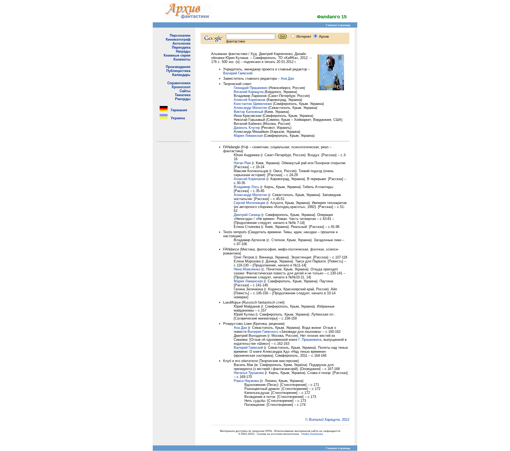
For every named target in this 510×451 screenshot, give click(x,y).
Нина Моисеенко (247, 269)
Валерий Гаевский (237, 73)
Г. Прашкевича (309, 340)
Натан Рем (242, 163)
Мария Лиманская (248, 136)
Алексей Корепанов (249, 100)
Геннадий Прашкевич (250, 88)
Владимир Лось (246, 187)
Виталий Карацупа (249, 92)
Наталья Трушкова (249, 373)
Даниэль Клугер (247, 128)
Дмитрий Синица (247, 215)
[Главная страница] (187, 18)
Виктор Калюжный (248, 112)
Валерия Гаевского (263, 332)
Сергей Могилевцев (249, 203)
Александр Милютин (250, 108)
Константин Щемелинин (253, 104)
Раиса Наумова (246, 381)
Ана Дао (287, 78)
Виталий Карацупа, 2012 (329, 420)
